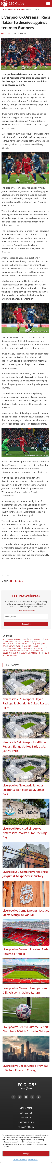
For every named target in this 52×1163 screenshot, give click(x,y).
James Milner (24, 648)
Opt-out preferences (20, 1160)
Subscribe (26, 624)
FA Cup (18, 646)
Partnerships (26, 1122)
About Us (26, 1117)
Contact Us (26, 1112)
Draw (11, 646)
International (9, 648)
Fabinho (27, 646)
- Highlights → (16, 581)
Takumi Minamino (28, 653)
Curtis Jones (34, 643)
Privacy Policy (33, 1160)
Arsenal (28, 641)
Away (36, 641)
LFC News (11, 665)
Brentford (8, 643)
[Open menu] (48, 3)
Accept (26, 1153)
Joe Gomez (37, 648)
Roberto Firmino (11, 653)
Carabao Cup (21, 643)
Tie (40, 653)
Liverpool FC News (17, 9)
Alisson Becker (35, 639)
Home (5, 9)
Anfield (18, 641)
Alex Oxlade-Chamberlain (15, 639)
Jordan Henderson (19, 650)
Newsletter (26, 1108)
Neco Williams (36, 650)
